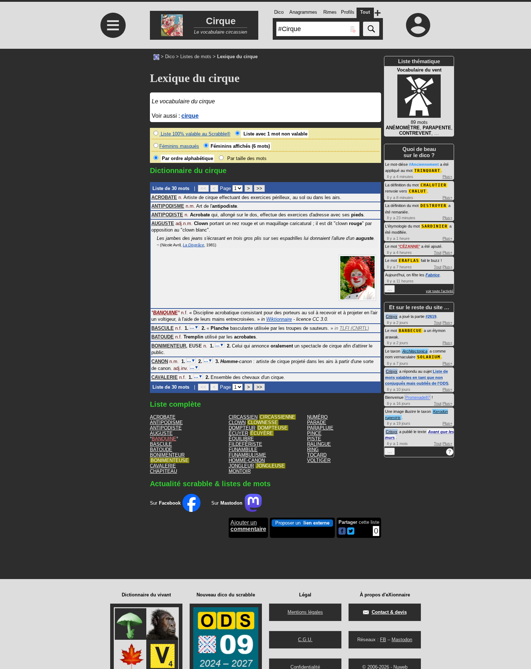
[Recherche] (371, 29)
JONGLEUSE (270, 466)
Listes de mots (195, 56)
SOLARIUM (428, 357)
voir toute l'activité (439, 291)
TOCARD (317, 455)
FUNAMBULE (243, 449)
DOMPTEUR (242, 428)
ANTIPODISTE (166, 428)
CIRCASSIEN (243, 417)
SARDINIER (435, 226)
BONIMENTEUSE (170, 460)
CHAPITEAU (163, 471)
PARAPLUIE (320, 428)
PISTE (314, 438)
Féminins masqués (179, 146)
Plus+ (447, 176)
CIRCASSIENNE (277, 417)
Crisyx (391, 316)
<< (203, 188)
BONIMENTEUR (167, 455)
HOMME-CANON (247, 460)
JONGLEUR (241, 466)
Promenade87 (417, 397)
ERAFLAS (409, 260)
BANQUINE (164, 438)
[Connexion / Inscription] (418, 25)
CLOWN (237, 422)
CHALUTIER (433, 185)
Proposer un (302, 523)
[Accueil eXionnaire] (156, 56)
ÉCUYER (238, 433)
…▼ (194, 327)
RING (313, 449)
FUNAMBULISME (247, 455)
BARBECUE (410, 330)
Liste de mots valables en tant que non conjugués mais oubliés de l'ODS (416, 377)
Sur (165, 503)
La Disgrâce (193, 245)
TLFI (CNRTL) (354, 328)
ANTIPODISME (166, 422)
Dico (169, 56)
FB (383, 639)
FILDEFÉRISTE (245, 444)
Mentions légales (305, 612)
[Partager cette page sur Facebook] (342, 531)
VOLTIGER (319, 460)
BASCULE (161, 444)
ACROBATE (163, 417)
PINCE (314, 433)
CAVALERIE (163, 466)
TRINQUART (427, 170)
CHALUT (417, 191)
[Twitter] (350, 533)
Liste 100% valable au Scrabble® (194, 134)
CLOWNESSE (263, 422)
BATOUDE (161, 449)
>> (259, 188)
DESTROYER (433, 205)
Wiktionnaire (279, 319)
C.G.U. (305, 639)
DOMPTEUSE (273, 428)
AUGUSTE (161, 433)
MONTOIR (240, 471)
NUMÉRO (317, 417)
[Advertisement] (112, 152)
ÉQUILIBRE (241, 438)
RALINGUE (319, 444)
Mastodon (402, 639)
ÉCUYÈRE (261, 433)
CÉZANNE (409, 246)
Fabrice (433, 275)
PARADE (316, 422)
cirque (190, 116)
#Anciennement (424, 164)
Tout (437, 252)
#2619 (431, 316)
